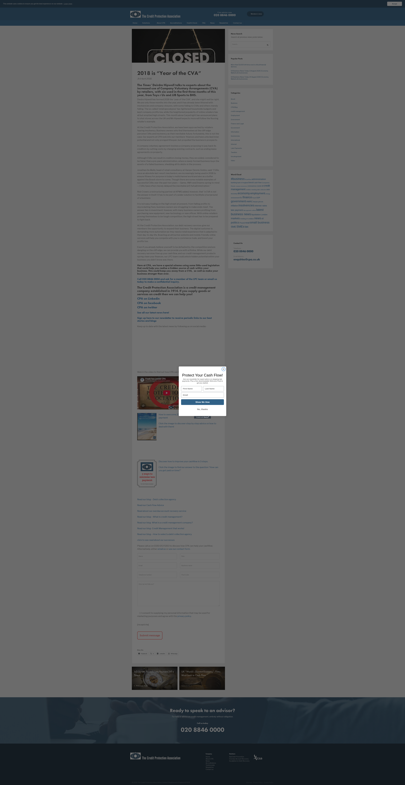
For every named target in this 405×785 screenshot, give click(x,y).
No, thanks (202, 409)
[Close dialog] (223, 369)
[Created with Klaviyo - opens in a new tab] (202, 417)
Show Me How (202, 402)
